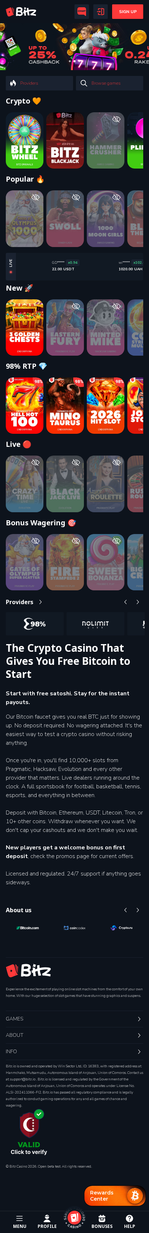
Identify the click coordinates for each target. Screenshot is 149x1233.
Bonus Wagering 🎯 (41, 522)
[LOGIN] (100, 11)
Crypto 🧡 (23, 101)
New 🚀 (19, 288)
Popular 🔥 (25, 179)
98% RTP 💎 (26, 366)
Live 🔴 (18, 444)
